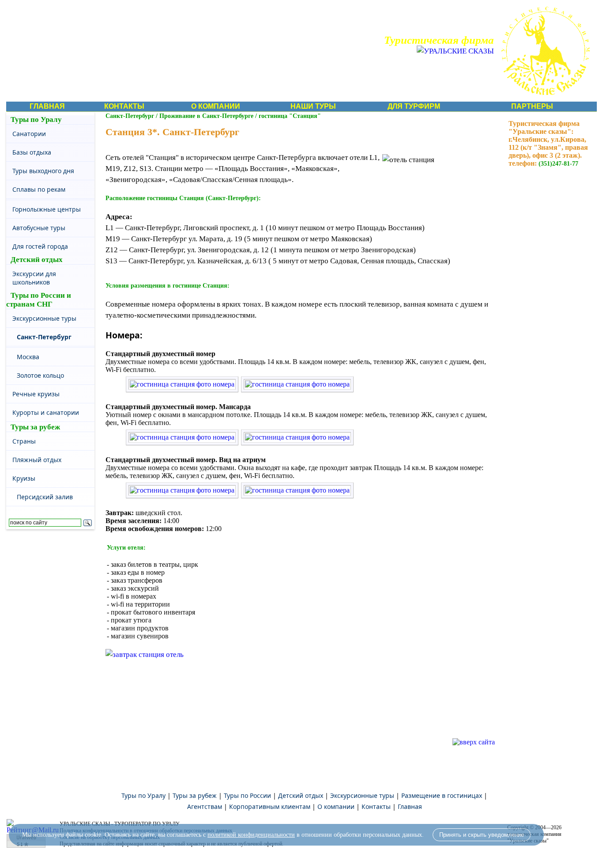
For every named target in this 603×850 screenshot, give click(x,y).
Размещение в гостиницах (441, 795)
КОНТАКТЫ (124, 106)
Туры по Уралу (36, 119)
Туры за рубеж (35, 427)
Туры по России (247, 795)
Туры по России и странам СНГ (38, 299)
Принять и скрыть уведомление (481, 834)
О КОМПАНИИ (215, 106)
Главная (410, 806)
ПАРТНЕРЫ (532, 106)
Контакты (376, 806)
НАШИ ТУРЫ (313, 106)
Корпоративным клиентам (269, 806)
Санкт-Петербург (130, 116)
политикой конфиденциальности (251, 834)
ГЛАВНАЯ (47, 106)
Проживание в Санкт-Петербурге (206, 116)
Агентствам (204, 806)
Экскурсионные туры (362, 795)
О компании (335, 806)
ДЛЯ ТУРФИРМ (414, 106)
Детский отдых (37, 259)
